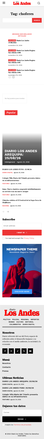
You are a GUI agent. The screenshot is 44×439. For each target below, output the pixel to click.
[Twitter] (24, 351)
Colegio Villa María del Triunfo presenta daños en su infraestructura (21, 179)
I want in (21, 232)
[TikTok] (17, 351)
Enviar (20, 419)
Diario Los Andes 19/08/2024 (18, 41)
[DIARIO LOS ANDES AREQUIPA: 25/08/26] (22, 138)
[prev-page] (9, 77)
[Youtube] (30, 351)
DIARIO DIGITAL (7, 172)
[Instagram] (11, 351)
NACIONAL (5, 206)
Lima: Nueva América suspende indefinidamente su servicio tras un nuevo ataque (21, 190)
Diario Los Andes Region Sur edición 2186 (21, 71)
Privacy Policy (29, 238)
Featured (6, 183)
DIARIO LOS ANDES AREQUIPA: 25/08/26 (21, 154)
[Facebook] (5, 351)
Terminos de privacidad (22, 425)
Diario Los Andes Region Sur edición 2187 (21, 61)
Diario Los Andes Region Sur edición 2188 (21, 51)
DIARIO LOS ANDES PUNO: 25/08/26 (17, 169)
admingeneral (10, 162)
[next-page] (13, 77)
